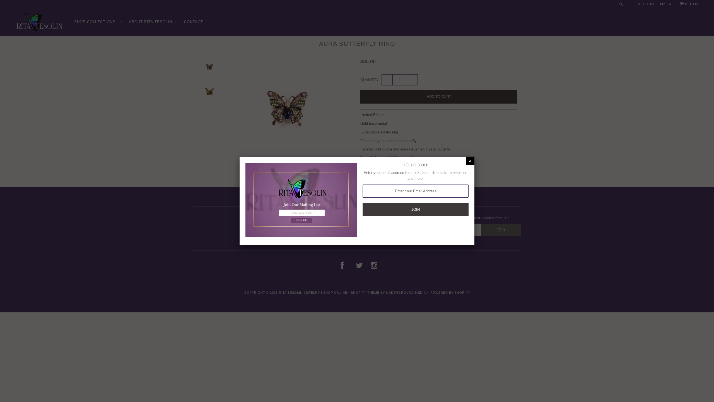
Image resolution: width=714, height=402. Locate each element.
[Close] (470, 161)
